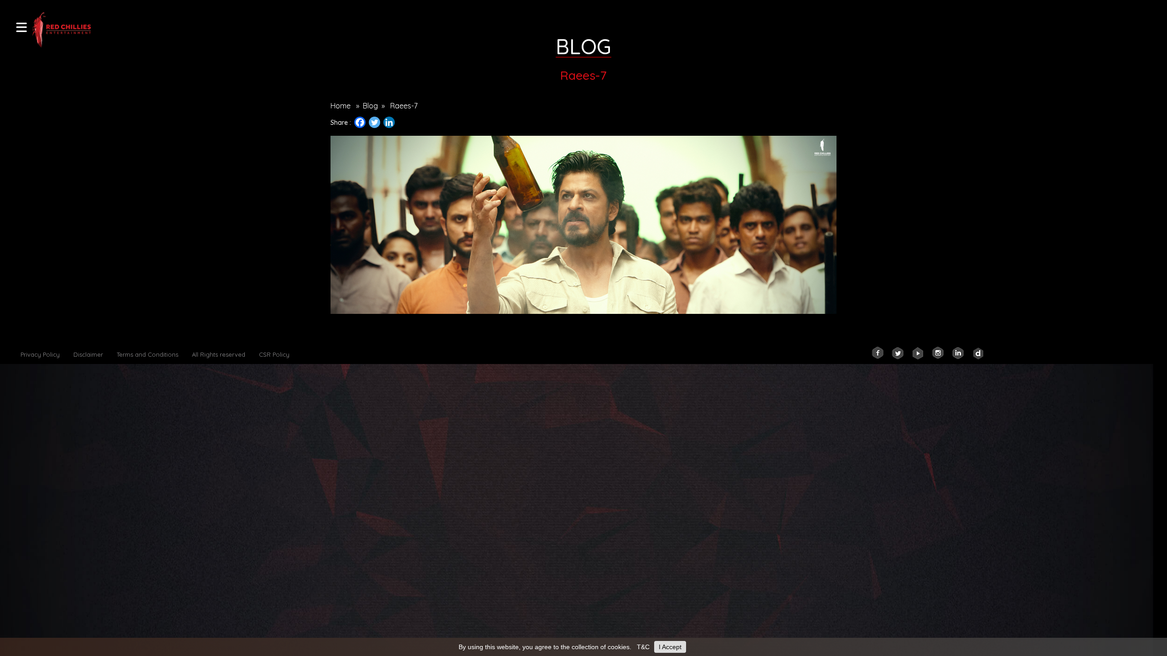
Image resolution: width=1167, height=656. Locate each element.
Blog (370, 105)
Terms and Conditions (147, 354)
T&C (643, 647)
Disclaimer (88, 354)
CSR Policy (274, 354)
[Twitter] (374, 122)
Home (340, 105)
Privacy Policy (40, 354)
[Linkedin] (389, 122)
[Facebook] (360, 122)
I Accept (670, 647)
